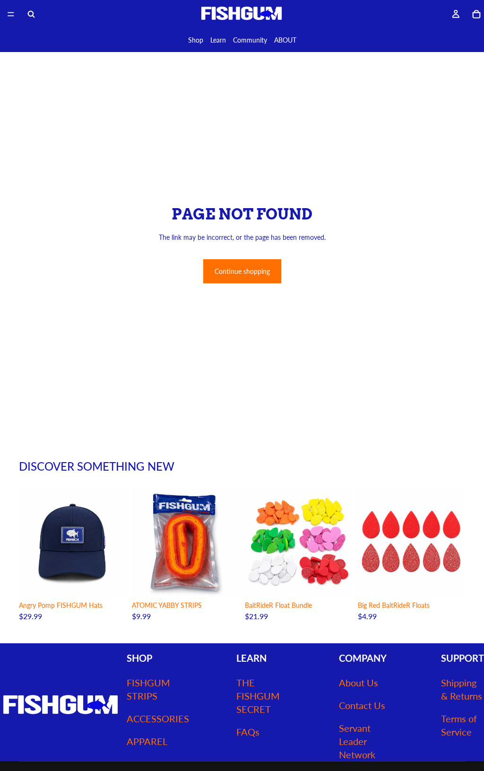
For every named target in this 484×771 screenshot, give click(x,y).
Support (462, 658)
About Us (358, 682)
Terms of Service (459, 725)
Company (363, 658)
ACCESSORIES (158, 718)
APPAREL (147, 741)
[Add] (111, 582)
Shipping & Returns (461, 689)
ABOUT (285, 40)
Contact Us (362, 705)
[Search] (31, 14)
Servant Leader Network (357, 741)
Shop (195, 40)
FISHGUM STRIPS (148, 689)
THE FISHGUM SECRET (258, 696)
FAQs (247, 731)
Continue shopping (242, 271)
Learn (218, 40)
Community (250, 40)
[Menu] (11, 14)
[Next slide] (115, 543)
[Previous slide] (29, 543)
